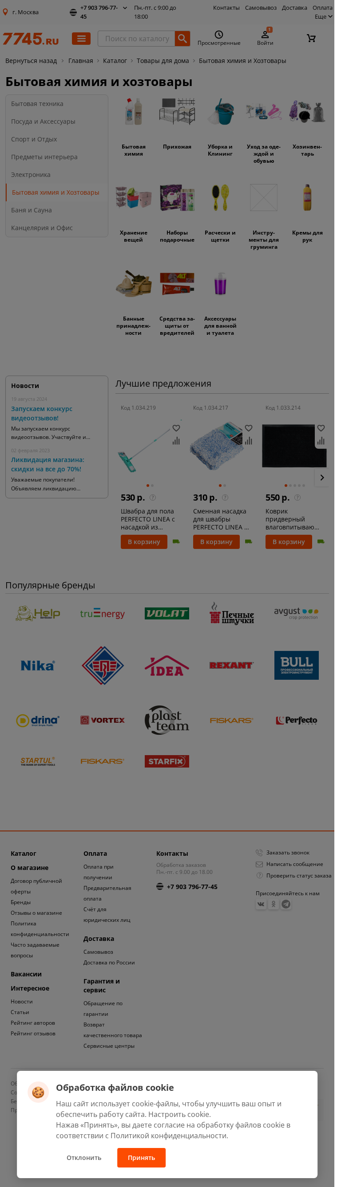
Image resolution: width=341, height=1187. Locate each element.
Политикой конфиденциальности (168, 1135)
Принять (141, 1157)
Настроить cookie (178, 1114)
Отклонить (84, 1157)
